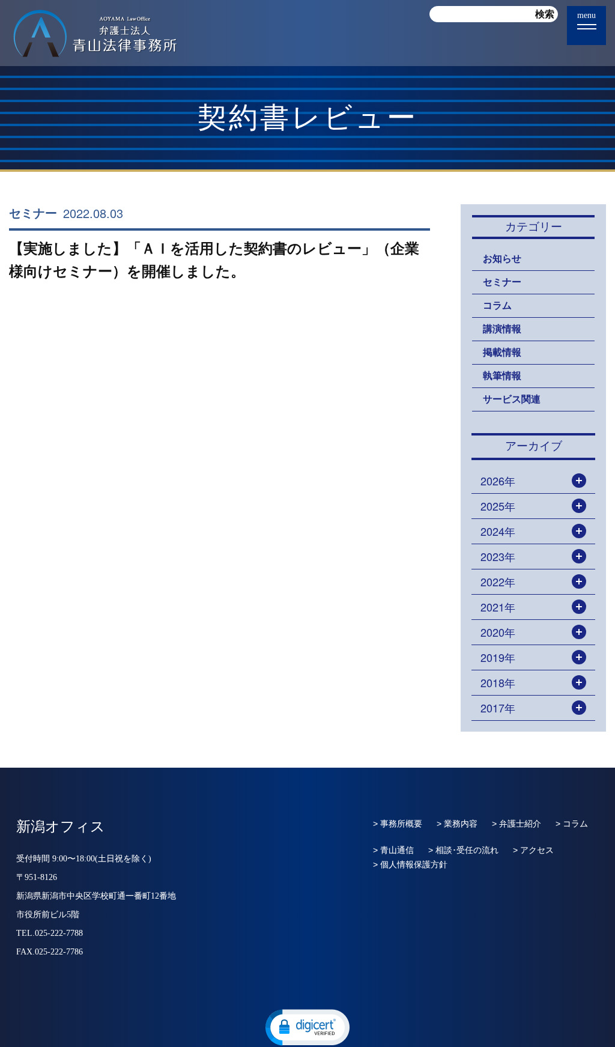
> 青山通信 (393, 850)
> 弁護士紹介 (516, 823)
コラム (497, 305)
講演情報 (502, 329)
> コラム (572, 823)
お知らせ (502, 258)
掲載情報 (502, 352)
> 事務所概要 (397, 823)
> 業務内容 (457, 823)
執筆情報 (502, 376)
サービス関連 (512, 399)
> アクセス (533, 850)
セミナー (33, 213)
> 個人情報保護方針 (410, 864)
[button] (307, 1026)
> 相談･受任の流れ (463, 850)
